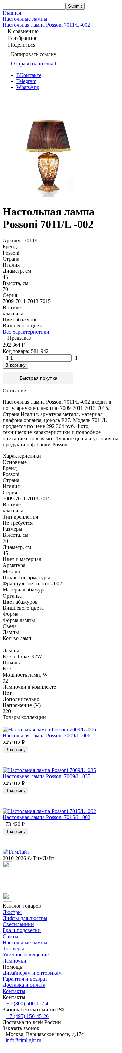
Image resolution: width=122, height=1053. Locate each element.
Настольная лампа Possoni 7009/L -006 (46, 735)
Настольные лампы (25, 19)
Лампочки (14, 961)
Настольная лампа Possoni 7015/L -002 (46, 817)
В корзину (15, 365)
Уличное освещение (26, 954)
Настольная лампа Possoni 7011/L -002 (46, 25)
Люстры (12, 912)
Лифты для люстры (25, 918)
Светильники (18, 924)
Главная (12, 13)
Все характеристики (26, 332)
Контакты (14, 991)
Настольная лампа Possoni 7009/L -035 (46, 776)
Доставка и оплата (24, 985)
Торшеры (13, 948)
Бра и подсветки (22, 930)
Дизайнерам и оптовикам (32, 973)
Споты (10, 936)
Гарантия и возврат (25, 979)
